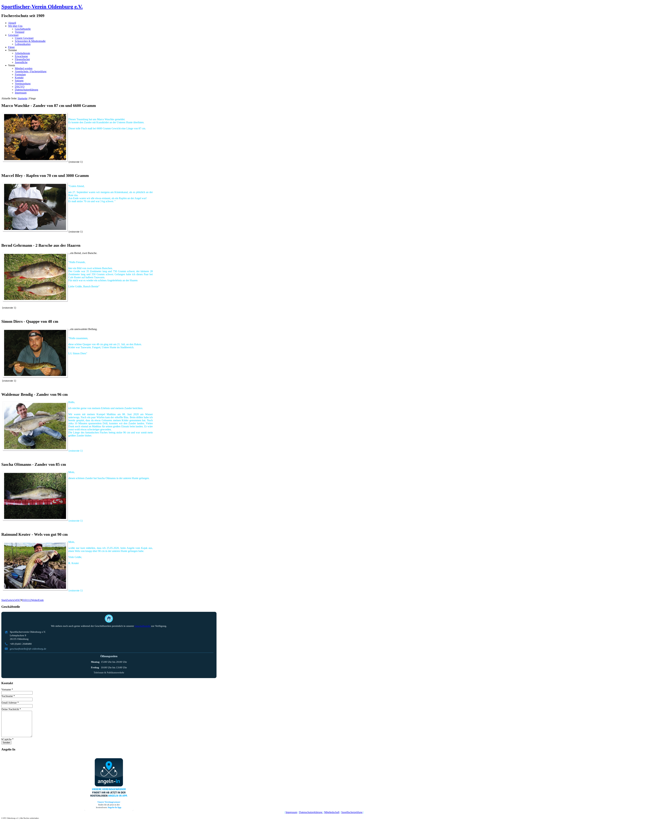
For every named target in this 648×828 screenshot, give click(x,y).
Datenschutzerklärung (26, 89)
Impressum (20, 92)
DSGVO (19, 86)
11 (27, 600)
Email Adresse (10, 702)
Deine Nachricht (11, 709)
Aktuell (12, 22)
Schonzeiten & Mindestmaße (30, 41)
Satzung (19, 80)
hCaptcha (7, 739)
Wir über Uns (15, 25)
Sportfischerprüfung (351, 812)
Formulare (20, 74)
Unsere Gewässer (24, 38)
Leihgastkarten (23, 44)
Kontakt (19, 77)
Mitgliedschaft (331, 812)
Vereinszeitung (23, 83)
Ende (41, 600)
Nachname (8, 696)
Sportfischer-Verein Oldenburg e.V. (42, 7)
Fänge (11, 47)
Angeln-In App (114, 807)
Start (3, 600)
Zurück (10, 600)
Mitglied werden (23, 68)
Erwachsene (21, 56)
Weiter (34, 600)
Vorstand (19, 32)
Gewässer (13, 35)
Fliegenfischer (22, 59)
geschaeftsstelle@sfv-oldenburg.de (28, 648)
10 (24, 600)
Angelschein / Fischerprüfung (30, 71)
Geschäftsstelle (23, 28)
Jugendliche (21, 62)
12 (30, 600)
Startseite (22, 98)
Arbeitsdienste (22, 53)
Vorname (7, 689)
